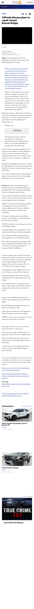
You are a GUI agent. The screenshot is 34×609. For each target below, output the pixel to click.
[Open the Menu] (2, 2)
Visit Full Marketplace (27, 406)
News (4, 13)
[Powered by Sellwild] (30, 496)
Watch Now (29, 2)
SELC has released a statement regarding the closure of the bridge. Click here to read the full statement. (15, 376)
